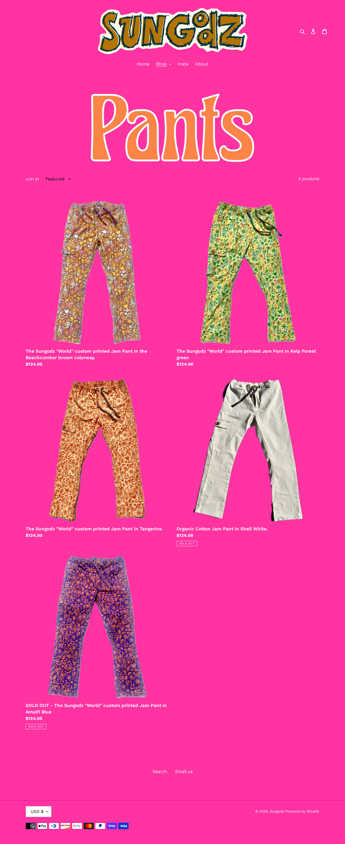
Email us (184, 771)
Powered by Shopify (302, 811)
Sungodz (277, 811)
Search (160, 771)
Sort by (32, 179)
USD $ (37, 811)
